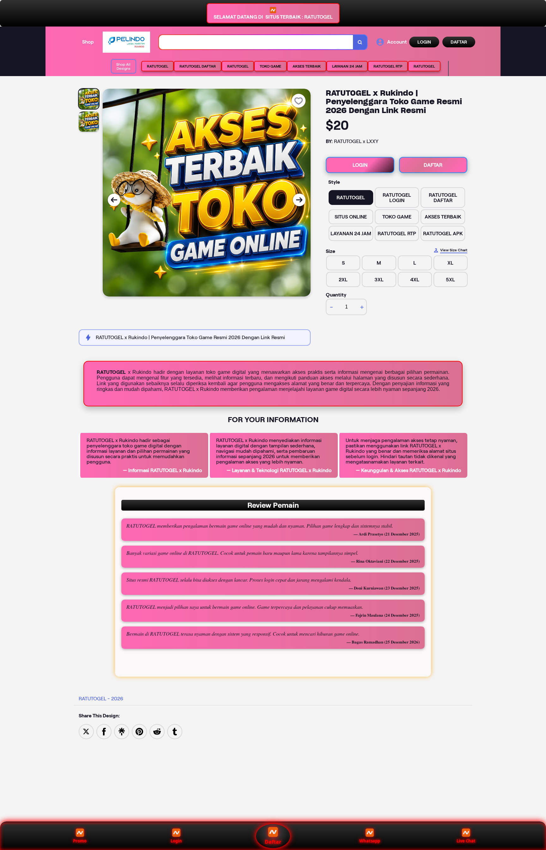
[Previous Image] (114, 200)
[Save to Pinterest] (139, 731)
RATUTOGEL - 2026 (101, 698)
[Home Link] (126, 42)
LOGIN (424, 42)
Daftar (273, 841)
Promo (80, 841)
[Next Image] (299, 200)
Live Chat (466, 841)
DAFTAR (459, 42)
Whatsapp (369, 841)
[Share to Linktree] (121, 731)
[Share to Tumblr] (174, 731)
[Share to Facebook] (104, 731)
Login (176, 841)
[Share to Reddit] (157, 731)
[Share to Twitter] (86, 731)
